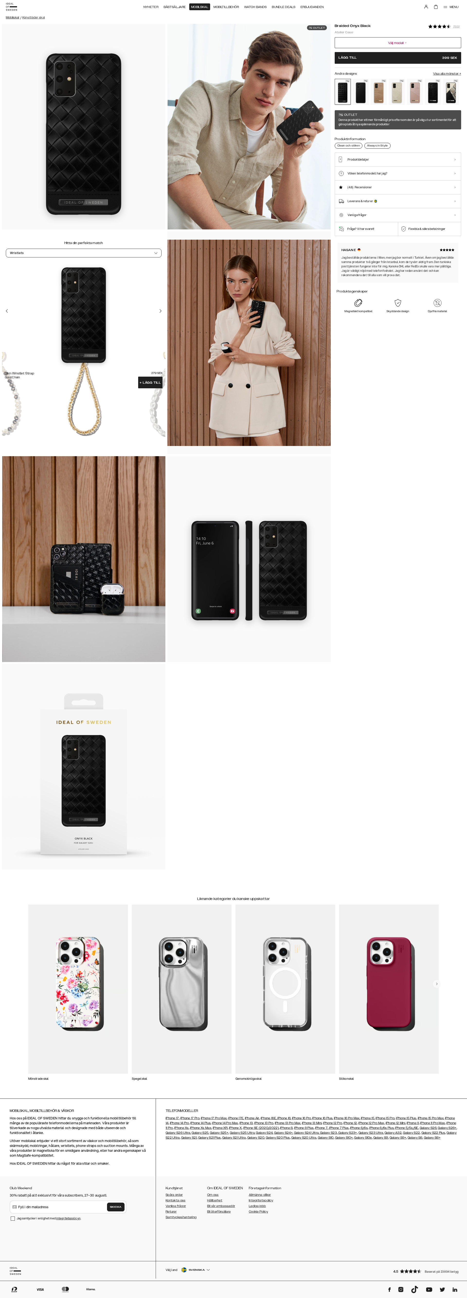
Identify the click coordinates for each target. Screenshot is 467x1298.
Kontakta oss (176, 1200)
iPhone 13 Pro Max (288, 1123)
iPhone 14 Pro (179, 1123)
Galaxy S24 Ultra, (306, 1133)
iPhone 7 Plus (338, 1128)
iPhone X (235, 1128)
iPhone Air (252, 1118)
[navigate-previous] (437, 984)
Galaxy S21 (189, 1137)
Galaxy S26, (428, 1128)
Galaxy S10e (363, 1137)
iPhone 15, (368, 1118)
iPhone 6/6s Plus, (381, 1128)
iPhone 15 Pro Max (431, 1118)
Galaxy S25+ (219, 1133)
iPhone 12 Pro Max (371, 1123)
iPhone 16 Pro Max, (347, 1118)
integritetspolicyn (68, 1218)
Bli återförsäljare (219, 1211)
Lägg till (150, 382)
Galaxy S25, (200, 1133)
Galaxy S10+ (344, 1137)
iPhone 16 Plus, (322, 1118)
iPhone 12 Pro (332, 1123)
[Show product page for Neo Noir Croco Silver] (433, 92)
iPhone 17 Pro (189, 1118)
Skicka (116, 1207)
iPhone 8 (286, 1128)
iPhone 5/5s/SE (406, 1128)
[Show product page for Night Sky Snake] (451, 92)
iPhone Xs (181, 1128)
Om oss (213, 1195)
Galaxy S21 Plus (209, 1137)
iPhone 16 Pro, (302, 1118)
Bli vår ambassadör (221, 1206)
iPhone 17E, (236, 1118)
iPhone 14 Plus (200, 1123)
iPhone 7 (321, 1128)
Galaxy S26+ (447, 1128)
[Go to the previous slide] (7, 311)
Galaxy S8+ (432, 1137)
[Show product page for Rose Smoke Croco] (415, 92)
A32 (398, 1133)
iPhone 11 (413, 1123)
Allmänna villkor (260, 1195)
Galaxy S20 (255, 1137)
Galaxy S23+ (347, 1133)
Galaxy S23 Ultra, (371, 1133)
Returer (171, 1211)
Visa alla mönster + (447, 73)
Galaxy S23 (328, 1133)
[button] (425, 1271)
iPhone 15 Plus (406, 1118)
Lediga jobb (257, 1206)
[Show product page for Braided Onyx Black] (343, 92)
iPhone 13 (246, 1123)
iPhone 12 (350, 1123)
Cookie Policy (258, 1211)
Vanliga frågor (176, 1206)
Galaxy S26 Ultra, (178, 1133)
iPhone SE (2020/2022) (261, 1128)
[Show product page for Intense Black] (361, 92)
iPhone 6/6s (359, 1128)
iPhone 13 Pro (263, 1123)
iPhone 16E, (269, 1118)
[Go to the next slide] (160, 311)
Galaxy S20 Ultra (303, 1137)
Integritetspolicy (261, 1200)
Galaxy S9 (380, 1137)
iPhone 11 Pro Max (432, 1123)
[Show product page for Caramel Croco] (397, 92)
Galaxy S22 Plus (433, 1133)
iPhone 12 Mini (395, 1123)
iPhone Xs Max (200, 1128)
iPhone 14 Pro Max (225, 1123)
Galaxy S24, (264, 1133)
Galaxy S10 (326, 1137)
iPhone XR (220, 1128)
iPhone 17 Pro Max (214, 1118)
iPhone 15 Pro (385, 1118)
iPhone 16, (284, 1118)
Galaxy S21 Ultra (234, 1137)
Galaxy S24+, (283, 1133)
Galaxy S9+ (398, 1137)
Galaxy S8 (415, 1137)
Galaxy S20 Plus (278, 1137)
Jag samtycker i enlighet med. (49, 1218)
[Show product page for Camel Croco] (379, 92)
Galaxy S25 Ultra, (242, 1133)
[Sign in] (426, 7)
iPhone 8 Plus (304, 1128)
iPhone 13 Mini (312, 1123)
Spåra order (174, 1195)
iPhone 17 (172, 1118)
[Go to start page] (11, 7)
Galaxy (390, 1133)
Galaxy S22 (411, 1133)
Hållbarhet (214, 1200)
